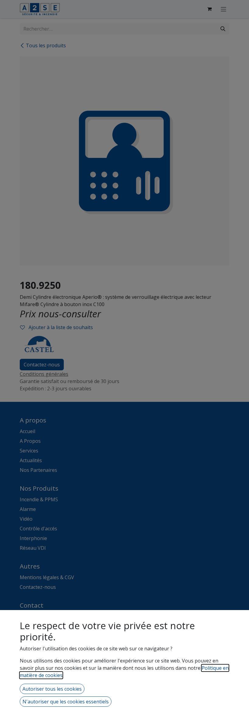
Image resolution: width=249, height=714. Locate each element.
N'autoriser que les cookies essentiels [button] (65, 701)
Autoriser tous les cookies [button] (52, 689)
